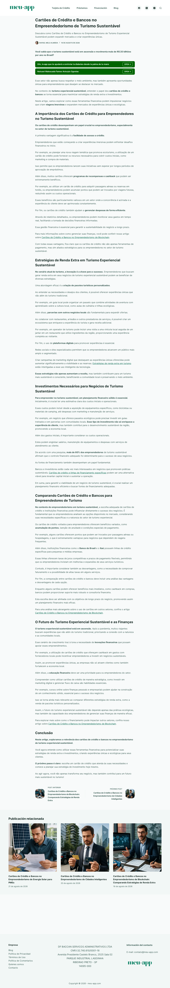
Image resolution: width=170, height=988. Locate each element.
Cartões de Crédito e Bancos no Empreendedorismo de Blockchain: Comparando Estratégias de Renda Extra (134, 879)
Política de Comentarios (20, 960)
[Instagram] (154, 7)
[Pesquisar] (161, 8)
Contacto (13, 967)
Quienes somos (16, 964)
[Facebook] (139, 7)
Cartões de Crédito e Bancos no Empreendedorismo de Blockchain (75, 237)
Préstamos (82, 8)
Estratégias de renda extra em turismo (112, 363)
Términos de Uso (17, 957)
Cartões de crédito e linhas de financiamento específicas (77, 472)
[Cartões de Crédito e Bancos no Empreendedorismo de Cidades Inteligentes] (85, 847)
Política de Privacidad (19, 953)
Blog (116, 8)
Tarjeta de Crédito (61, 8)
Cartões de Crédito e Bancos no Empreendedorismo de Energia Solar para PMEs (30, 879)
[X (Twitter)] (146, 7)
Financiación (100, 8)
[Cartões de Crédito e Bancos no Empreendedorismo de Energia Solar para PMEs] (32, 847)
